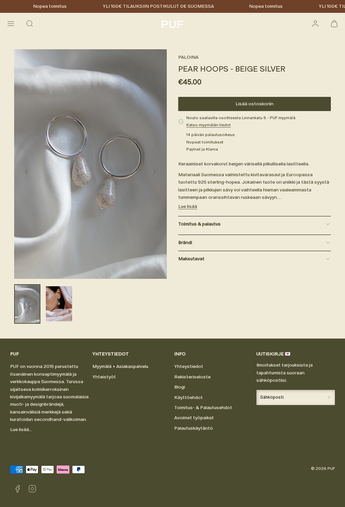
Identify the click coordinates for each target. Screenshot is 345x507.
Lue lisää (187, 206)
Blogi (179, 387)
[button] (11, 24)
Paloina (188, 57)
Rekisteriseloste (192, 377)
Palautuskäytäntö (193, 428)
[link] (315, 24)
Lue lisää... (21, 429)
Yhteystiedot (188, 366)
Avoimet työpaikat (194, 418)
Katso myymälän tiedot (208, 125)
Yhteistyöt (104, 377)
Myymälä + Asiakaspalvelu (120, 366)
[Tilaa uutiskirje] (329, 397)
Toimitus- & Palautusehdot (203, 407)
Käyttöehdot (188, 397)
